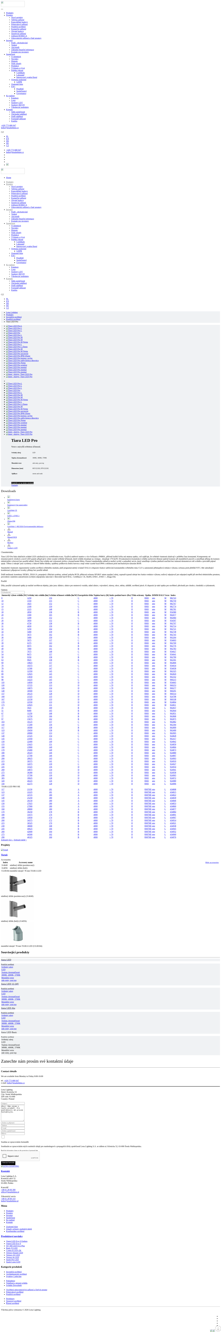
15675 (29, 719)
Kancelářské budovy (19, 22)
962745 (173, 635)
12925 (29, 674)
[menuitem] (10, 182)
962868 (173, 716)
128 (50, 694)
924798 (173, 696)
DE (7, 141)
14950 (29, 682)
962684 (173, 618)
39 (2, 643)
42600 (29, 831)
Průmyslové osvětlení (14, 1292)
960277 (173, 688)
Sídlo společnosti (18, 112)
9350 (29, 657)
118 (2, 685)
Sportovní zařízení (18, 33)
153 (50, 733)
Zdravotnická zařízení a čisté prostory (26, 38)
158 (50, 612)
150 (50, 606)
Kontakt (9, 109)
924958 (173, 772)
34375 (29, 820)
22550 (29, 702)
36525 (29, 823)
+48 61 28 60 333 (8, 1199)
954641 (173, 654)
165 (50, 615)
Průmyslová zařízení (19, 24)
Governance (21, 93)
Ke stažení (10, 96)
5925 (29, 708)
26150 (29, 801)
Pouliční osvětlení (18, 27)
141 (50, 761)
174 (50, 817)
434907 (173, 817)
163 (50, 643)
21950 (29, 739)
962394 (173, 725)
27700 (29, 756)
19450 (29, 730)
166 (50, 716)
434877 (173, 809)
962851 (173, 713)
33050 (29, 817)
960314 (173, 694)
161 (50, 649)
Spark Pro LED (12, 1260)
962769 (173, 643)
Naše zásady (16, 63)
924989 (173, 781)
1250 (29, 598)
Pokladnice (10, 1281)
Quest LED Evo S (13, 1243)
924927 (173, 764)
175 (2, 705)
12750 (29, 716)
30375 (29, 761)
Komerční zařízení (18, 29)
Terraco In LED (12, 1257)
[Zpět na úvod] (13, 6)
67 (2, 713)
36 (2, 637)
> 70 (111, 598)
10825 (29, 663)
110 (2, 682)
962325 (173, 671)
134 (50, 688)
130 (50, 775)
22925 (29, 705)
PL (7, 136)
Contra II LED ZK (13, 1250)
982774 (173, 606)
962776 (173, 646)
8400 (29, 710)
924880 (173, 753)
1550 (29, 601)
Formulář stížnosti (18, 119)
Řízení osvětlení (12, 1303)
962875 (173, 719)
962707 (173, 623)
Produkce (15, 66)
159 (50, 632)
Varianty (14, 485)
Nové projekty (17, 17)
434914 (173, 820)
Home (8, 178)
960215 (173, 680)
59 (2, 657)
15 (2, 609)
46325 (29, 837)
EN (7, 139)
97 (2, 719)
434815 (173, 792)
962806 (173, 663)
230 (2, 764)
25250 (29, 798)
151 (50, 739)
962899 (173, 727)
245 (2, 767)
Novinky (14, 59)
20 (2, 615)
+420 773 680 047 (8, 125)
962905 (173, 733)
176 (50, 815)
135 (50, 696)
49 (2, 649)
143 (50, 758)
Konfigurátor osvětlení (15, 1231)
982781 (173, 609)
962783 (173, 649)
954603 (173, 640)
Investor (9, 40)
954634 (173, 665)
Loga (13, 100)
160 (2, 696)
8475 (29, 654)
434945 (173, 829)
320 (2, 781)
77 (2, 716)
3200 (29, 618)
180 (2, 753)
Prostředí (20, 89)
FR (7, 143)
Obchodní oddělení (19, 114)
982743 (173, 598)
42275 (29, 784)
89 (2, 674)
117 (2, 727)
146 (50, 753)
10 (2, 601)
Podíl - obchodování (19, 43)
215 (2, 761)
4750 (29, 623)
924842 (173, 741)
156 (50, 598)
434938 (173, 826)
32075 (29, 764)
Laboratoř (20, 75)
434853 (173, 803)
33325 (29, 767)
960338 (173, 699)
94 (2, 677)
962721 (173, 629)
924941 (173, 770)
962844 (173, 710)
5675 (29, 635)
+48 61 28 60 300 (8, 1190)
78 (2, 668)
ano (153, 598)
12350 (29, 671)
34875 (29, 770)
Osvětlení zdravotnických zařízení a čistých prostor (26, 1290)
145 (50, 671)
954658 (173, 668)
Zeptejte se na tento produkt (22, 483)
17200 (29, 725)
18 (2, 612)
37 (2, 640)
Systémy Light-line (13, 1276)
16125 (29, 722)
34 (2, 632)
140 (2, 691)
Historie (14, 61)
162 (50, 635)
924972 (173, 778)
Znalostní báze (17, 84)
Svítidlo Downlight (14, 1285)
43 (2, 646)
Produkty (10, 13)
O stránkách (16, 57)
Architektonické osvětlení (16, 1274)
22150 (29, 699)
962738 (173, 632)
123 (2, 730)
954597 (173, 620)
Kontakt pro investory (20, 52)
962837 (173, 708)
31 (2, 626)
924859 (173, 744)
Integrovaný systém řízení (26, 77)
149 (50, 741)
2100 (29, 606)
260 (2, 770)
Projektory (10, 1299)
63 (2, 660)
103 (2, 722)
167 (2, 699)
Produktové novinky (12, 1236)
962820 (173, 674)
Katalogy (15, 98)
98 (2, 680)
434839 (173, 798)
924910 (173, 761)
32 (2, 629)
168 (50, 713)
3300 (29, 615)
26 (2, 620)
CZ (2, 132)
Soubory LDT (17, 103)
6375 (29, 643)
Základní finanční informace (22, 50)
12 (2, 604)
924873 (173, 750)
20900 (29, 733)
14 (2, 606)
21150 (29, 789)
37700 (29, 775)
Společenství (21, 91)
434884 (173, 812)
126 (2, 688)
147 (50, 668)
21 (2, 618)
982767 (173, 604)
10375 (29, 665)
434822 (173, 795)
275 (2, 772)
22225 (29, 792)
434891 (173, 815)
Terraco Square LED (14, 1253)
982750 (173, 601)
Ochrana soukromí (18, 80)
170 (2, 702)
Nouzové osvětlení (13, 1301)
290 (2, 775)
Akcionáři (15, 47)
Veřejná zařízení (17, 20)
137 (50, 640)
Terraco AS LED (13, 1255)
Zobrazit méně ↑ (20, 840)
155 (50, 601)
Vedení (14, 45)
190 (2, 756)
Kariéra (14, 121)
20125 (29, 694)
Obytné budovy (17, 31)
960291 (173, 691)
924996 (173, 784)
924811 (173, 705)
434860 (173, 806)
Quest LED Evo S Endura (16, 1241)
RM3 (147, 598)
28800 (29, 809)
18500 (29, 691)
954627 (173, 651)
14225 (29, 680)
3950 (29, 620)
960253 (173, 685)
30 (2, 623)
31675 (29, 815)
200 (2, 758)
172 (50, 820)
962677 (173, 615)
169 (50, 708)
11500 (29, 668)
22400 (29, 741)
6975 (29, 646)
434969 (173, 834)
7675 (29, 651)
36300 (29, 772)
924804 (173, 702)
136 (50, 682)
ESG (13, 86)
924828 (173, 736)
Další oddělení (17, 116)
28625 (29, 758)
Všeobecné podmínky (20, 107)
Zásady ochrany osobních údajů (19, 1229)
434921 (173, 823)
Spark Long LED (13, 1262)
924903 (173, 758)
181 (50, 789)
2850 (29, 612)
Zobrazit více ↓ (7, 840)
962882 (173, 722)
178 (50, 812)
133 (50, 685)
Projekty (9, 15)
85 (2, 671)
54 (2, 654)
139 (50, 764)
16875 (29, 688)
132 (50, 691)
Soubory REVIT (18, 105)
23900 (29, 747)
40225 (29, 781)
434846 (173, 801)
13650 (29, 677)
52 (2, 651)
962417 (173, 739)
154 (50, 736)
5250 (29, 629)
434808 (173, 789)
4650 (29, 626)
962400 (173, 730)
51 (2, 710)
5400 (29, 632)
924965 (173, 775)
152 (50, 604)
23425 (29, 744)
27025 (29, 803)
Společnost (10, 54)
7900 (29, 649)
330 (2, 784)
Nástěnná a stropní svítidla (16, 1283)
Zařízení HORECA (19, 36)
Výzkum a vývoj (18, 68)
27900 (29, 806)
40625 (29, 829)
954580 (173, 612)
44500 (29, 834)
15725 (29, 685)
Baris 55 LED (12, 1248)
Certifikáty (20, 73)
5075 (29, 640)
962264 (173, 637)
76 (2, 665)
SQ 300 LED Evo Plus (15, 1246)
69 (2, 663)
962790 (173, 657)
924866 (173, 747)
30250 (29, 812)
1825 (29, 604)
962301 (173, 660)
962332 (173, 677)
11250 (29, 713)
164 (50, 629)
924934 (173, 767)
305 (2, 778)
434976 (173, 837)
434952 (173, 831)
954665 (173, 682)
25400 (29, 750)
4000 (95, 598)
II (132, 598)
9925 (29, 660)
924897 (173, 756)
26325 (29, 753)
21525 (29, 696)
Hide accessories (212, 862)
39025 (29, 778)
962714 (173, 626)
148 (50, 609)
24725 (29, 795)
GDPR (19, 82)
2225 (29, 609)
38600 (29, 826)
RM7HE (148, 789)
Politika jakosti (17, 70)
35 (2, 635)
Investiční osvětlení (14, 1272)
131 (50, 705)
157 (50, 654)
